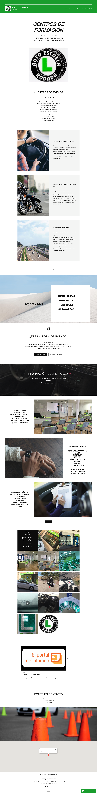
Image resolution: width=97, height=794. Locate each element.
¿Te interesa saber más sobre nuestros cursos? (48, 269)
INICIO (48, 791)
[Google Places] (89, 8)
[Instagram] (87, 8)
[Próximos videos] (68, 657)
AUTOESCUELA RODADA (20, 8)
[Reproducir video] (43, 658)
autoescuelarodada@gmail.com (11, 3)
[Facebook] (85, 8)
